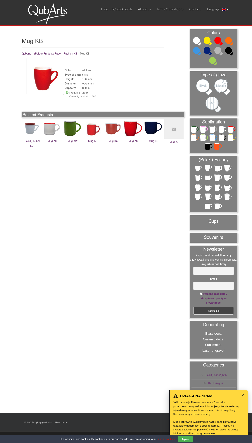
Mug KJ (174, 142)
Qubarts (26, 53)
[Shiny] (204, 87)
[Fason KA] (218, 178)
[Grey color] (219, 51)
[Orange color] (229, 41)
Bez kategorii (215, 383)
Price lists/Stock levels (116, 9)
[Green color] (213, 61)
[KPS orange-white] (218, 147)
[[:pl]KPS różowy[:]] (204, 130)
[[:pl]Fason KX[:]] (209, 178)
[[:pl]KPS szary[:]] (213, 130)
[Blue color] (197, 51)
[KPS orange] (195, 138)
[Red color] (219, 41)
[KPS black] (222, 138)
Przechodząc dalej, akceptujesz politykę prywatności (214, 298)
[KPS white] (222, 130)
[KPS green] (204, 138)
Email (213, 279)
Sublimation (213, 344)
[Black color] (229, 51)
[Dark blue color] (208, 51)
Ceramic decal (213, 339)
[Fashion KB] (199, 188)
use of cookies (166, 438)
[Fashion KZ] (218, 206)
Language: (214, 9)
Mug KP (92, 141)
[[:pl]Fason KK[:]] (218, 168)
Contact (195, 9)
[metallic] (222, 87)
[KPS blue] (213, 138)
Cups (213, 221)
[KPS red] (232, 130)
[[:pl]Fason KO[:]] (228, 168)
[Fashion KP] (228, 197)
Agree (185, 439)
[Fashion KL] (209, 197)
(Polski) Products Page (47, 53)
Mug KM (133, 141)
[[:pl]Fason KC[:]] (199, 169)
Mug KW (72, 141)
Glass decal (213, 333)
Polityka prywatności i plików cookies (50, 422)
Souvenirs (213, 237)
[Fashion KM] (218, 197)
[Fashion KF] (218, 188)
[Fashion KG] (228, 188)
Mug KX (113, 141)
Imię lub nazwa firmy (213, 264)
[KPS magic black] (209, 147)
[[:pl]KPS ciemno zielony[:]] (195, 130)
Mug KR (52, 141)
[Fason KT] (228, 179)
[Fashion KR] (209, 206)
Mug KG (153, 141)
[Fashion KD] (209, 188)
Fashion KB (70, 53)
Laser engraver (213, 350)
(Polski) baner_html (216, 375)
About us (144, 9)
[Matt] (213, 105)
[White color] (197, 41)
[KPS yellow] (232, 138)
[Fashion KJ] (199, 197)
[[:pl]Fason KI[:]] (209, 168)
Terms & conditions (170, 9)
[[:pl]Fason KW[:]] (199, 178)
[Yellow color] (208, 41)
